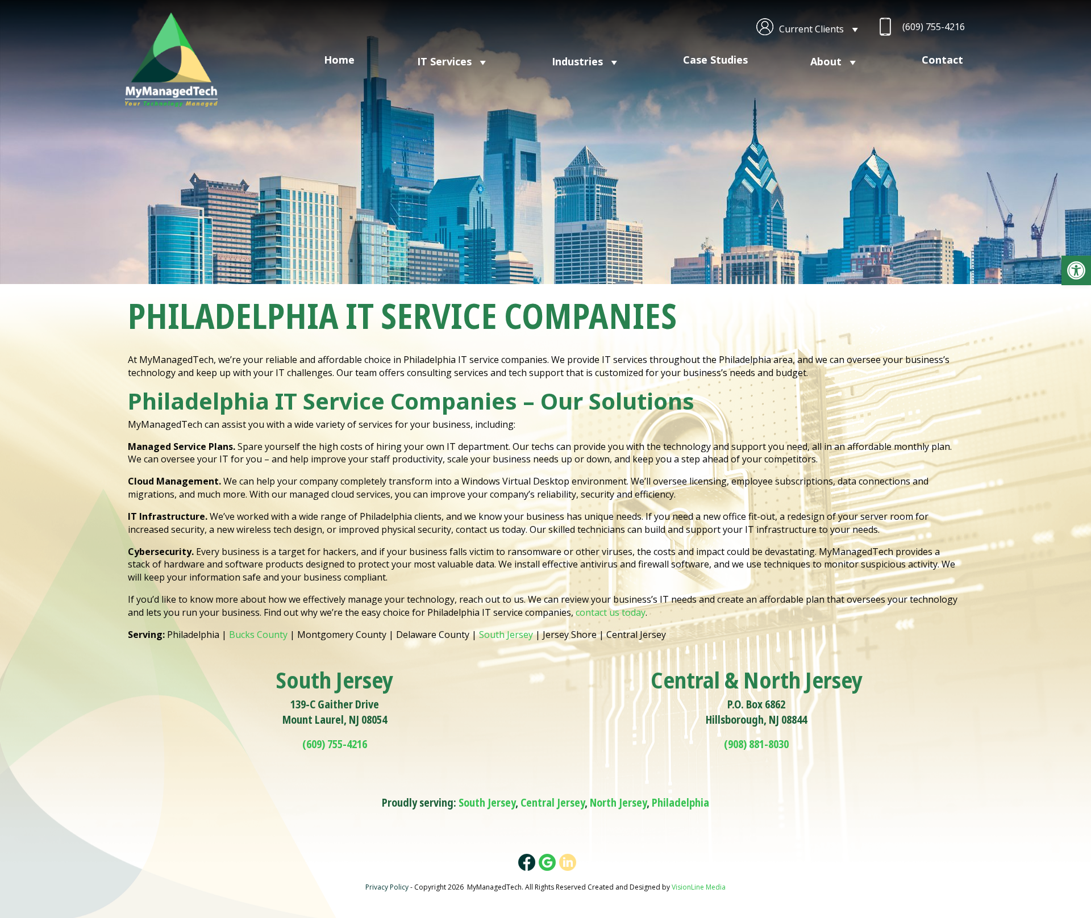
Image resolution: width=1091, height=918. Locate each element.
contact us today (611, 612)
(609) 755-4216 (933, 26)
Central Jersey (552, 802)
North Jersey (618, 802)
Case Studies (715, 59)
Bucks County (258, 634)
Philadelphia (680, 802)
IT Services (444, 61)
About (826, 61)
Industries (577, 61)
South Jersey (506, 634)
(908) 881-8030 (756, 744)
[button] (1076, 270)
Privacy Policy (387, 887)
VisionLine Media (699, 887)
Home (339, 59)
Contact (942, 59)
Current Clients (811, 29)
